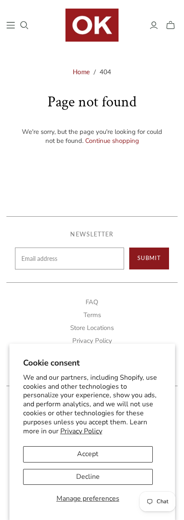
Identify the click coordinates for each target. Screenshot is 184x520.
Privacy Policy (81, 431)
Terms (92, 315)
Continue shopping (112, 140)
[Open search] (24, 25)
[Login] (153, 25)
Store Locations (92, 327)
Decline (88, 476)
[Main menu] (10, 25)
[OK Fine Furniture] (92, 24)
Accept (87, 454)
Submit (149, 257)
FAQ (92, 302)
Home (81, 72)
